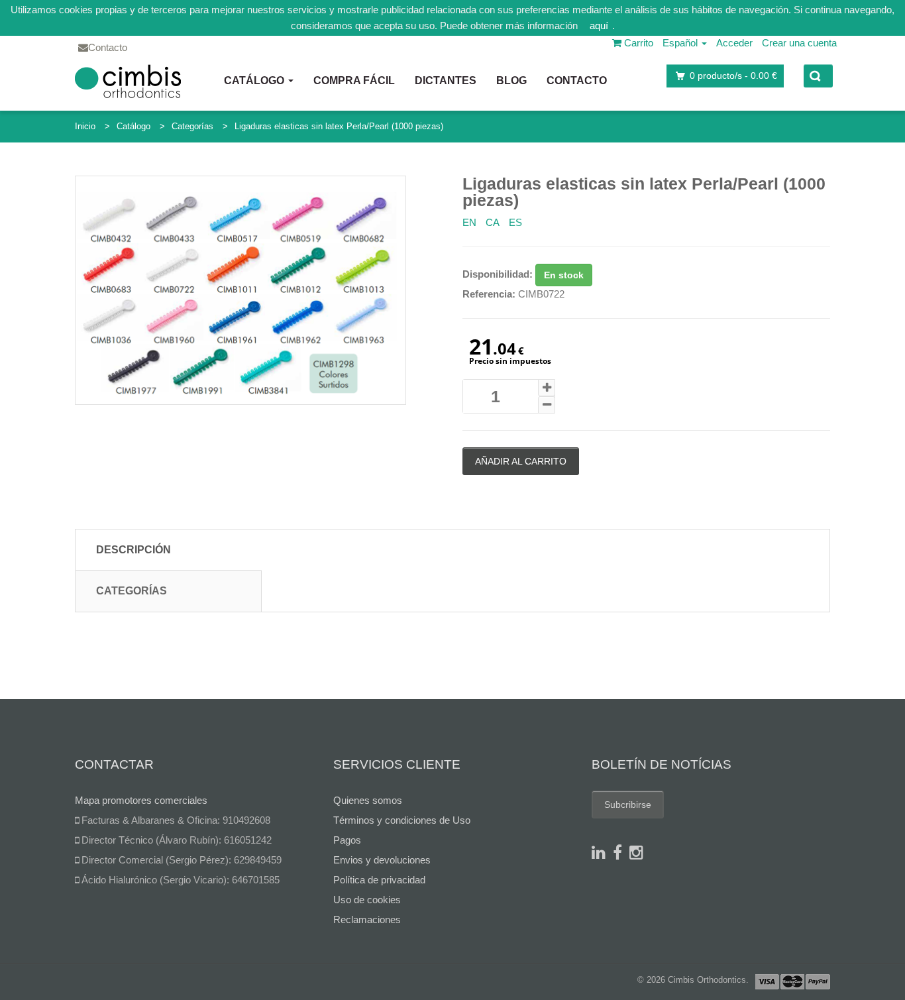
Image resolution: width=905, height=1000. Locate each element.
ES (515, 222)
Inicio (85, 126)
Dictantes (445, 80)
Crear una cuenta (799, 42)
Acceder (734, 42)
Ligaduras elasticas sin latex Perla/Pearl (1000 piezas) (339, 126)
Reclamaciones (367, 919)
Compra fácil (354, 80)
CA (493, 222)
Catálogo (255, 80)
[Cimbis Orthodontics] (128, 81)
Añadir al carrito (520, 461)
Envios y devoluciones (382, 859)
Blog (511, 80)
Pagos (347, 840)
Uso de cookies (367, 899)
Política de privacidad (379, 879)
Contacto (577, 80)
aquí (599, 25)
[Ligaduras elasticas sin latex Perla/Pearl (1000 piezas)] (240, 290)
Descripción (133, 549)
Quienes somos (367, 800)
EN (469, 222)
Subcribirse (627, 804)
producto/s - (733, 75)
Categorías (192, 126)
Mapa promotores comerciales (141, 800)
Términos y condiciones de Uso (401, 820)
